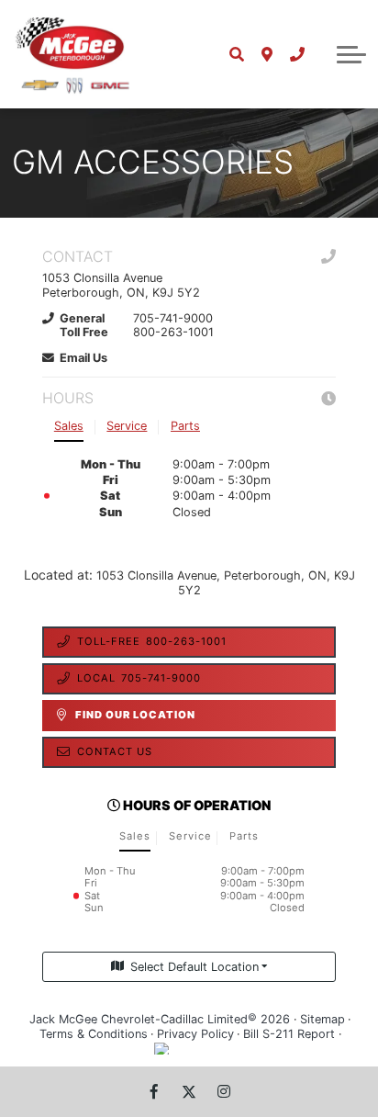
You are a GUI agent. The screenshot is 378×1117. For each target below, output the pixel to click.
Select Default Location (194, 967)
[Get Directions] (266, 54)
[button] (351, 54)
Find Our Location (135, 714)
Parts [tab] (185, 426)
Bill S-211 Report (289, 1034)
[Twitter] (189, 1091)
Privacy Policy (195, 1034)
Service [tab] (126, 426)
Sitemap (322, 1019)
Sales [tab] (68, 426)
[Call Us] (297, 54)
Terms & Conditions (93, 1034)
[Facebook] (154, 1091)
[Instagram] (224, 1091)
